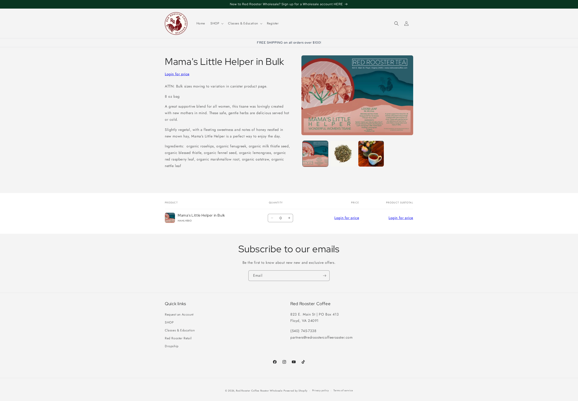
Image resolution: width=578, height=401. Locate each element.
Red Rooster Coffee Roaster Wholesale (259, 390)
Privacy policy (320, 390)
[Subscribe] (324, 275)
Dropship (172, 346)
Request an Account (179, 314)
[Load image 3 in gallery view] (371, 153)
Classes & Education (180, 330)
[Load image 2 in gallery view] (343, 153)
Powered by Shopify (296, 390)
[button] (216, 23)
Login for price (177, 74)
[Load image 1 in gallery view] (315, 153)
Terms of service (343, 390)
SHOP (169, 322)
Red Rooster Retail (178, 338)
